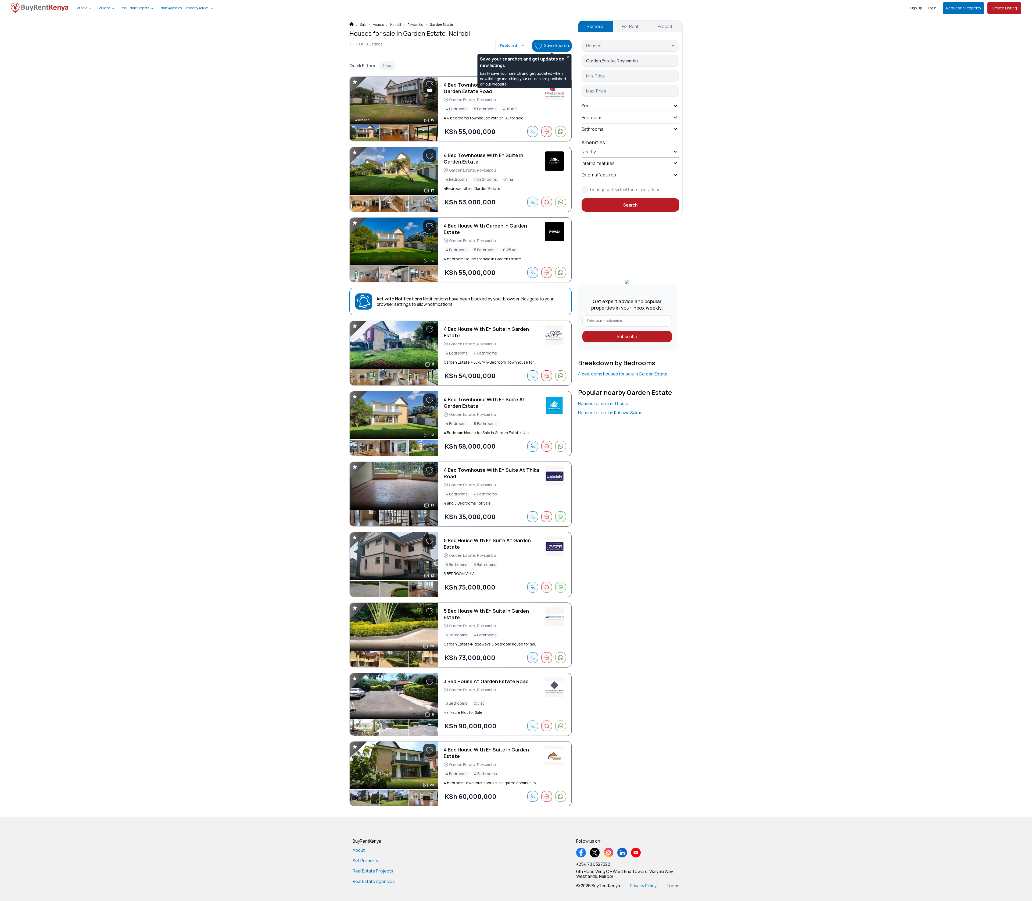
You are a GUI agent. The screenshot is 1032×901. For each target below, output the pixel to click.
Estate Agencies (170, 8)
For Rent (104, 8)
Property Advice (197, 8)
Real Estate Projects (135, 8)
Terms (672, 885)
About (359, 850)
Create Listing (1004, 7)
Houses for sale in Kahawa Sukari (610, 413)
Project (665, 26)
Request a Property (963, 7)
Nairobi (395, 25)
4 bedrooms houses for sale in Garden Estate (623, 374)
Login (932, 8)
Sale (363, 25)
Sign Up (916, 8)
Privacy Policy (643, 885)
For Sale (81, 8)
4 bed (387, 65)
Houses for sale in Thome (603, 403)
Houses (378, 25)
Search (630, 205)
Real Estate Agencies (374, 881)
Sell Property (365, 860)
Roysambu (415, 25)
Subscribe (627, 336)
